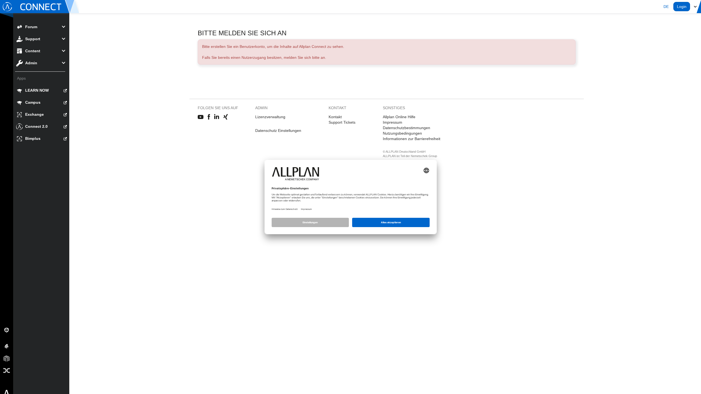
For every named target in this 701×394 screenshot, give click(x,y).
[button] (666, 6)
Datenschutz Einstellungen (278, 130)
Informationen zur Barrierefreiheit (411, 139)
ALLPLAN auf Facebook (209, 117)
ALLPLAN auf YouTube (200, 117)
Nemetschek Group (424, 156)
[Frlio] (6, 358)
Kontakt (335, 117)
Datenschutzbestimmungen (406, 128)
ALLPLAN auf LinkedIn (216, 117)
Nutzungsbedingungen (402, 133)
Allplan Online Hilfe (399, 117)
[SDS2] (6, 330)
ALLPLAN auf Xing (225, 117)
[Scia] (6, 346)
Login (681, 6)
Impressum (392, 122)
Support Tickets (342, 122)
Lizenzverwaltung (270, 117)
